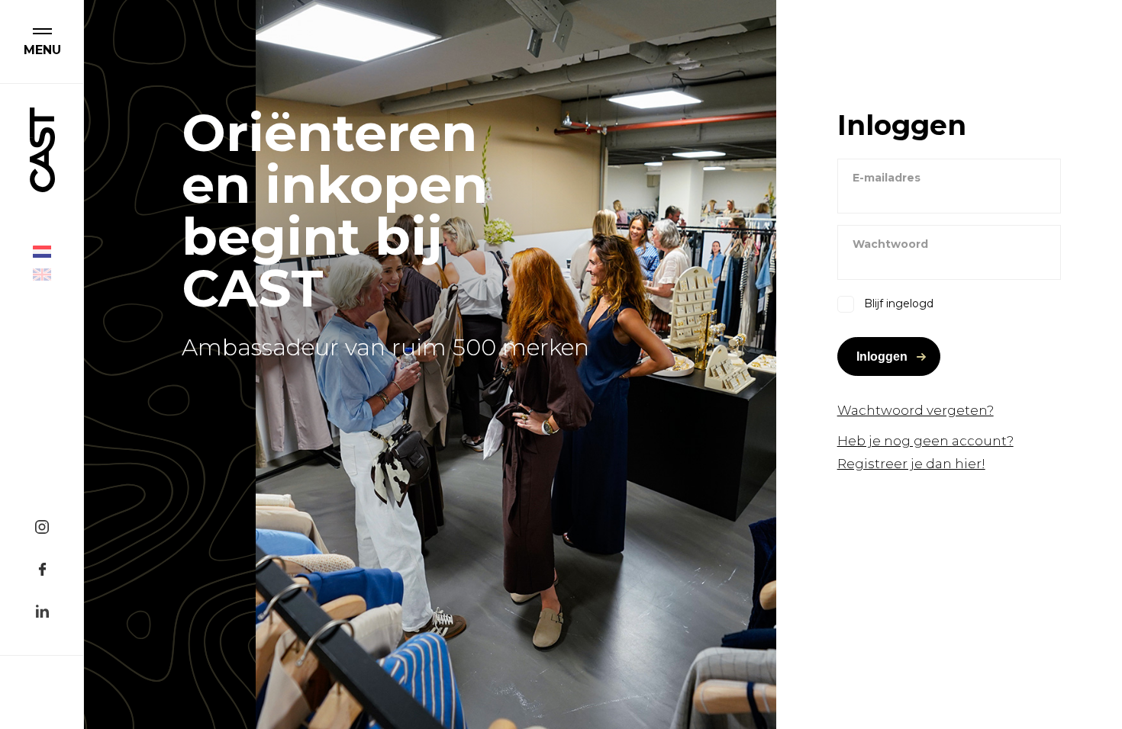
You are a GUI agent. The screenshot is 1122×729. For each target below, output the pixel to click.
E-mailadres (886, 178)
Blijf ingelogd (898, 303)
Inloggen (882, 356)
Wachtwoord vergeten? (915, 410)
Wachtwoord (890, 244)
